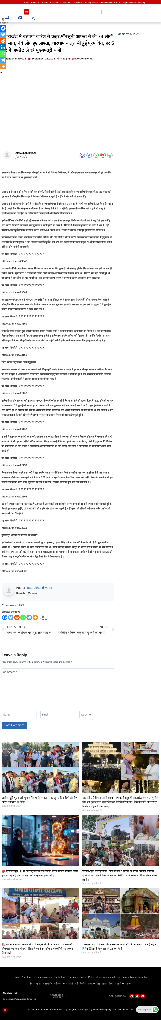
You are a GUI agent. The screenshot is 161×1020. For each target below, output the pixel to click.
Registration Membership (134, 2)
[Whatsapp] (23, 617)
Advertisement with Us (110, 2)
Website (86, 714)
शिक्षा (111, 983)
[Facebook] (4, 617)
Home (26, 2)
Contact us (65, 2)
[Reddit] (17, 617)
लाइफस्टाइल (102, 983)
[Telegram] (29, 617)
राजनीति (69, 983)
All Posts (21, 157)
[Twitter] (11, 617)
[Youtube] (142, 996)
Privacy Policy (91, 2)
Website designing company (107, 1009)
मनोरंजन (57, 983)
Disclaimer (77, 2)
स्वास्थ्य (128, 983)
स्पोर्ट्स (118, 983)
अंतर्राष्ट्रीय (47, 983)
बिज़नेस (83, 983)
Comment (10, 672)
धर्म (76, 983)
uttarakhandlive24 (39, 587)
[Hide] (1, 72)
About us (35, 2)
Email (45, 714)
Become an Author (50, 2)
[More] (35, 617)
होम (31, 983)
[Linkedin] (3, 47)
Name (7, 714)
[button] (26, 12)
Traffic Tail (128, 1009)
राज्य (90, 983)
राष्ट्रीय (37, 983)
